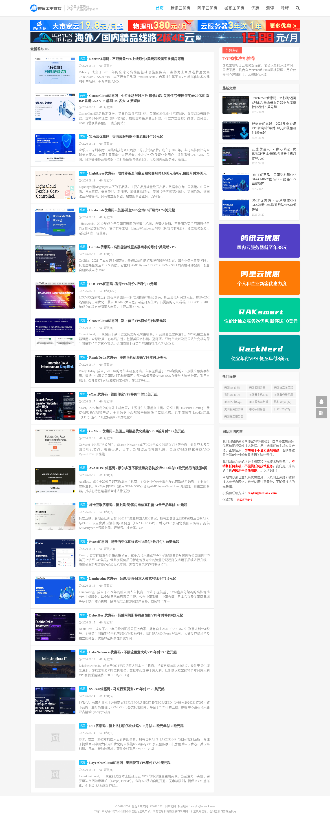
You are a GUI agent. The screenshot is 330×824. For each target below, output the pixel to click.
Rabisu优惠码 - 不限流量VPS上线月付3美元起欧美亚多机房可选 (136, 59)
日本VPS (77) (282, 409)
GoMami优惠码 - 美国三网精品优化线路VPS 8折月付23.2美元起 (137, 431)
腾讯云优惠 (180, 8)
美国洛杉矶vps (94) (233, 402)
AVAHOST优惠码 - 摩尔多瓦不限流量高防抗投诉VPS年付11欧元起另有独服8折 (148, 468)
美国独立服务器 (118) (283, 388)
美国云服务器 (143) (257, 388)
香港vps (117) (232, 394)
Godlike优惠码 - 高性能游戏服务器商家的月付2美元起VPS (132, 247)
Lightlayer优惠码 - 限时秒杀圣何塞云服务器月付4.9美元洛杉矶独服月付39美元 (148, 173)
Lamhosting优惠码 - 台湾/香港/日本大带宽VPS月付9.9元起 (132, 578)
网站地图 (170, 806)
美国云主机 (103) (259, 394)
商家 (83, 95)
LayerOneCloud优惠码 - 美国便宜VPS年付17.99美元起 (130, 762)
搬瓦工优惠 (234, 8)
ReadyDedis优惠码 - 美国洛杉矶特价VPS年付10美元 (128, 357)
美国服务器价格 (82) (233, 410)
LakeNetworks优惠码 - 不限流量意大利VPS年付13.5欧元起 (133, 652)
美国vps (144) (232, 387)
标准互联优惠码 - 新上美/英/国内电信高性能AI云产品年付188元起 (138, 505)
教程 (285, 8)
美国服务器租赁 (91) (258, 402)
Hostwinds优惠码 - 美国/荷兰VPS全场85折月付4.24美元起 (132, 210)
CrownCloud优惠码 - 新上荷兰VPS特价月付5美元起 (127, 321)
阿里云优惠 (207, 8)
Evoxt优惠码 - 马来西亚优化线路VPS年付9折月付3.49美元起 (134, 541)
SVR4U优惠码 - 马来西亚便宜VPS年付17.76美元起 (127, 689)
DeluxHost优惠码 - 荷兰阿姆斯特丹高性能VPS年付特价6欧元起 (136, 615)
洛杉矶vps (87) (282, 402)
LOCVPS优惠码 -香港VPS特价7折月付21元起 (123, 284)
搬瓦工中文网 (46, 8)
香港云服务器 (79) (257, 410)
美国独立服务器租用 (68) (233, 417)
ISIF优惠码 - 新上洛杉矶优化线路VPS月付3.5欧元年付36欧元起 (136, 726)
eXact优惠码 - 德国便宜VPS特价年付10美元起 (123, 394)
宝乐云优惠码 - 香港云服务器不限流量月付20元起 (126, 136)
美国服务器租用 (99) (283, 395)
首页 (160, 8)
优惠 (255, 8)
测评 (270, 8)
